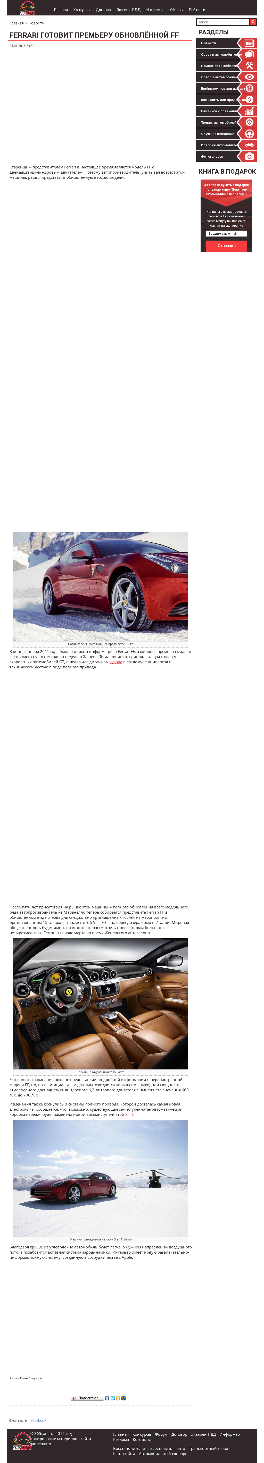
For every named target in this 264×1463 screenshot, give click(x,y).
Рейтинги (197, 10)
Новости (208, 43)
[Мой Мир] (123, 1397)
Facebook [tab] (38, 1420)
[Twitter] (113, 1397)
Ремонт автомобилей (219, 66)
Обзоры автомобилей (219, 77)
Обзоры (176, 10)
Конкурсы (81, 10)
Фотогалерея (212, 156)
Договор (103, 10)
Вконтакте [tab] (18, 1420)
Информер (155, 10)
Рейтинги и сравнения (219, 111)
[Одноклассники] (118, 1397)
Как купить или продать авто (225, 100)
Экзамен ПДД (129, 10)
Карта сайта (124, 1453)
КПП (129, 1114)
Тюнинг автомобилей (219, 122)
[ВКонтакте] (107, 1397)
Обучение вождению (218, 134)
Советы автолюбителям (221, 54)
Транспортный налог (209, 1448)
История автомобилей (220, 145)
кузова (116, 661)
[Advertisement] (230, 286)
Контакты (142, 1439)
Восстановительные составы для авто (149, 1448)
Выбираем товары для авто (224, 88)
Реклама (121, 1439)
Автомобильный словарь (163, 1453)
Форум (161, 1434)
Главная (61, 10)
